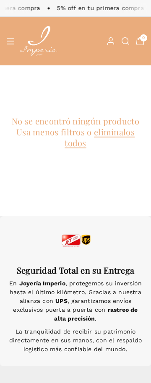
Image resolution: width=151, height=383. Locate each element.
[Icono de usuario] (110, 41)
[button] (10, 41)
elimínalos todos (100, 137)
